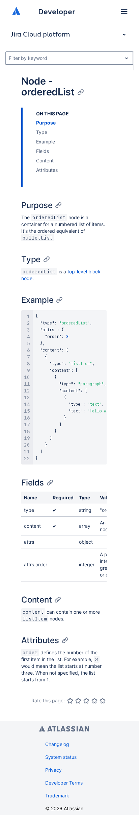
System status (61, 757)
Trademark (57, 795)
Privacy (53, 770)
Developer (56, 11)
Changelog (57, 744)
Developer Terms (64, 783)
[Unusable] (70, 701)
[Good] (94, 701)
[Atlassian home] (16, 11)
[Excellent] (103, 701)
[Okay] (86, 701)
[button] (124, 11)
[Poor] (78, 701)
